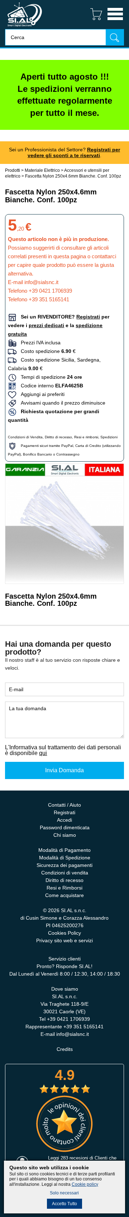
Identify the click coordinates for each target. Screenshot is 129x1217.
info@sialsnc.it (41, 282)
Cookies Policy (64, 933)
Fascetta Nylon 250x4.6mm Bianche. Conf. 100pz (73, 176)
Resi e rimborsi (86, 437)
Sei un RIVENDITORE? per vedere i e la (58, 325)
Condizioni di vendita (64, 873)
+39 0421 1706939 (50, 291)
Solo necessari (64, 1192)
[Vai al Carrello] (93, 21)
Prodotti (12, 170)
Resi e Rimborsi (64, 888)
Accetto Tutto (64, 1203)
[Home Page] (24, 27)
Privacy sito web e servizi (64, 940)
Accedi (64, 820)
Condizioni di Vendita (25, 437)
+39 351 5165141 (49, 299)
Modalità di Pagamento (64, 850)
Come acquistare (64, 895)
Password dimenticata (65, 827)
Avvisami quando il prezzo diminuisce (60, 403)
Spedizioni (109, 437)
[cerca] (115, 37)
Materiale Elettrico (42, 170)
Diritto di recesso (58, 437)
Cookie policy (85, 1184)
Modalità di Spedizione (64, 857)
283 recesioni (74, 1158)
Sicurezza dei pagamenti (64, 865)
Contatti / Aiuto (64, 805)
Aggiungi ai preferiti (40, 394)
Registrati (64, 812)
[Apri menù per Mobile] (115, 21)
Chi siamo (64, 835)
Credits (65, 1049)
